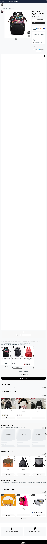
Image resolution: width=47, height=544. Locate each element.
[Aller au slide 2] (23, 518)
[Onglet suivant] (44, 56)
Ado (43, 0)
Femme (25, 0)
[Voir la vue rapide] (10, 349)
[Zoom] (29, 36)
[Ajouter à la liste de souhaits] (10, 347)
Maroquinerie (39, 2)
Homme (21, 0)
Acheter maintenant (39, 22)
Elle (21, 3)
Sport (31, 0)
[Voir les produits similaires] (10, 351)
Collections (35, 3)
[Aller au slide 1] (21, 518)
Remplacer (17, 367)
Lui (18, 3)
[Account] (43, 5)
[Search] (41, 5)
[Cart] (45, 5)
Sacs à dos (10, 3)
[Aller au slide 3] (25, 518)
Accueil (2, 8)
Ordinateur (35, 0)
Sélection (25, 3)
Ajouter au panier (24, 378)
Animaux (39, 0)
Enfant (28, 0)
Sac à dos (45, 2)
